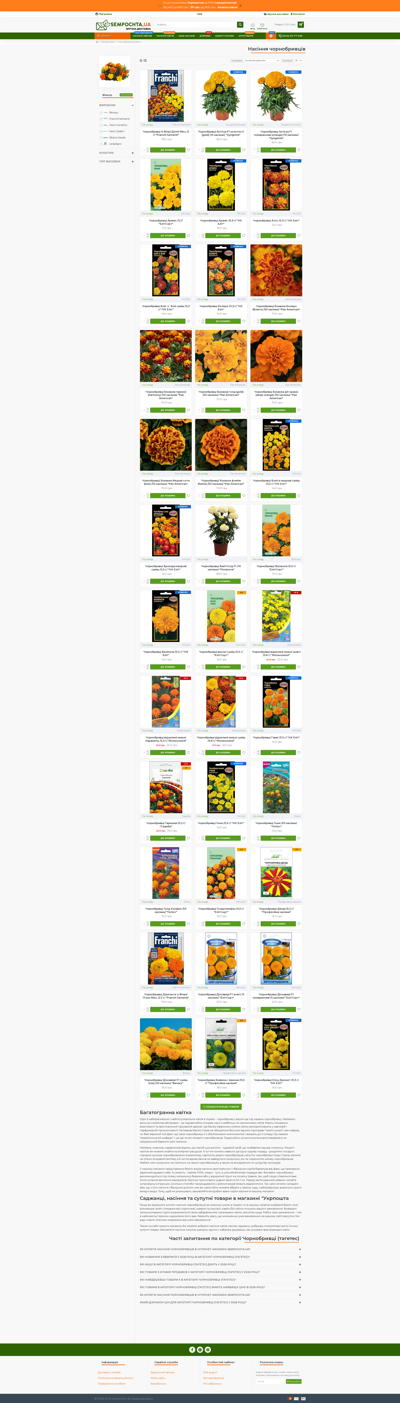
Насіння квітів (108, 42)
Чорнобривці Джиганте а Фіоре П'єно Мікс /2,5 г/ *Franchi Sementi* (166, 996)
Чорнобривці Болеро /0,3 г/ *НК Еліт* (221, 308)
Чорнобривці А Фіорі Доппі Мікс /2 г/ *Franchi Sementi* (166, 133)
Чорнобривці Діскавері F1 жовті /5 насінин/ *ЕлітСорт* (221, 996)
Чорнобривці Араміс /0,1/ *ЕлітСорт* (166, 222)
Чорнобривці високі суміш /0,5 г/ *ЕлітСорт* (221, 653)
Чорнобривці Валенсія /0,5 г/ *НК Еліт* (165, 653)
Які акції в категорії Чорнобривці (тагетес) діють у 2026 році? (188, 1264)
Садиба (186, 816)
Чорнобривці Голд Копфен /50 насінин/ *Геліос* (165, 910)
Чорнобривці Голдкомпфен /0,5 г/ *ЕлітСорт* (221, 910)
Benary (186, 1073)
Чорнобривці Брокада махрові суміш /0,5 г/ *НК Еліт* (166, 568)
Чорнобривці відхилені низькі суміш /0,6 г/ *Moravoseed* (221, 739)
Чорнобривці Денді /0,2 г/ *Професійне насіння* (276, 910)
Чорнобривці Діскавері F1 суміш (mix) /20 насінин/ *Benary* (166, 1082)
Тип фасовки (109, 161)
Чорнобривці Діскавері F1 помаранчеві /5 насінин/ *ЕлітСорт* (276, 996)
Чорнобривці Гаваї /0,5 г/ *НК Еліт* (276, 737)
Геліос (297, 816)
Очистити (127, 95)
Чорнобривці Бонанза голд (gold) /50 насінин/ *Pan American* (221, 393)
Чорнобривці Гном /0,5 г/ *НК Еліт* (221, 823)
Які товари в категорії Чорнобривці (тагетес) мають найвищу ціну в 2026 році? (202, 1287)
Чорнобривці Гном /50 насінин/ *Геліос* (276, 825)
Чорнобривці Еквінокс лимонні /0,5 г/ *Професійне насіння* (221, 1082)
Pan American (293, 299)
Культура (106, 152)
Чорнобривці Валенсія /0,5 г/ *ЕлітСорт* (276, 568)
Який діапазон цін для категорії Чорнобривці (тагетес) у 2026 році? (193, 1302)
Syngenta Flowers (236, 124)
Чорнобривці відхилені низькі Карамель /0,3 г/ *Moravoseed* (165, 739)
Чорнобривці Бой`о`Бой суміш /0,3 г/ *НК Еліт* (166, 308)
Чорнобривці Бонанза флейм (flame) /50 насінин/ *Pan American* (221, 482)
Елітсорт (185, 213)
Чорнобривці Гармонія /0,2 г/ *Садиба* (165, 825)
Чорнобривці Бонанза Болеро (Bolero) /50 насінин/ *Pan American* (276, 308)
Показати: (287, 60)
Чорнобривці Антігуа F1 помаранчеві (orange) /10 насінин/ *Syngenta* (276, 135)
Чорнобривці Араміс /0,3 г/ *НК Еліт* (221, 222)
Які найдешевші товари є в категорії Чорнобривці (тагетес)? (188, 1279)
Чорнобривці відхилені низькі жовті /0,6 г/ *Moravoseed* (276, 653)
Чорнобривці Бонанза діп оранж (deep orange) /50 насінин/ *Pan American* (276, 395)
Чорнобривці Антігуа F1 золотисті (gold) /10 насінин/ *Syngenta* (221, 133)
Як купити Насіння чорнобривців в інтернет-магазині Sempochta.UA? (195, 1249)
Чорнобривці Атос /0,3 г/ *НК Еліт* (276, 220)
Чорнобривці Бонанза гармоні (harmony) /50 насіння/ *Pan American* (166, 395)
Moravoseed (294, 645)
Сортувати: (237, 60)
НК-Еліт (241, 213)
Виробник (107, 105)
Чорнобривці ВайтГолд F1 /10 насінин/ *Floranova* (221, 568)
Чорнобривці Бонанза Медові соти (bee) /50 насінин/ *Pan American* (166, 482)
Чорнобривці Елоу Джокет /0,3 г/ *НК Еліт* (276, 1082)
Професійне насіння (289, 901)
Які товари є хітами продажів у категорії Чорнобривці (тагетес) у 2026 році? (200, 1272)
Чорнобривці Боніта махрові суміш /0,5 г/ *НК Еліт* (276, 482)
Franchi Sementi (181, 124)
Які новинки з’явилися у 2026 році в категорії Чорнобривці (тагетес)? (195, 1256)
